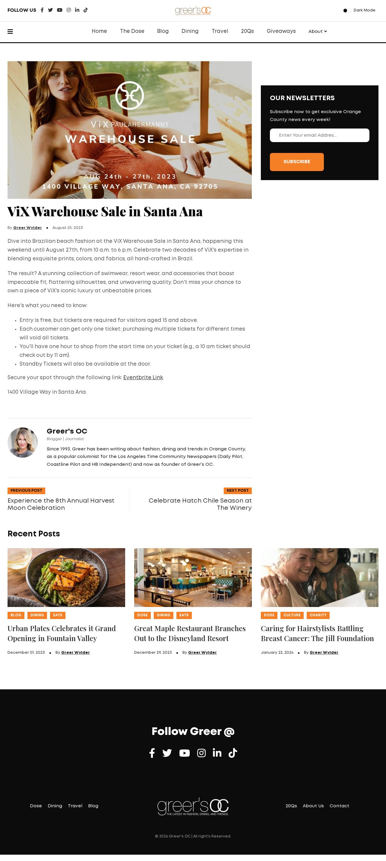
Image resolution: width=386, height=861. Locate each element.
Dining (190, 31)
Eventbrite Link (143, 378)
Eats (57, 615)
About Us (313, 806)
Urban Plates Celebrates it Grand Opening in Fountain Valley (62, 633)
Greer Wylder (27, 228)
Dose (142, 615)
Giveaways (281, 31)
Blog (163, 31)
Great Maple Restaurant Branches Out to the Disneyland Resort (190, 633)
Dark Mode (364, 10)
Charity (318, 615)
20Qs (247, 31)
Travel (220, 31)
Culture (292, 615)
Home (99, 31)
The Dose (132, 31)
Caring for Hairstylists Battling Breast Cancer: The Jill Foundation (317, 633)
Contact (339, 806)
